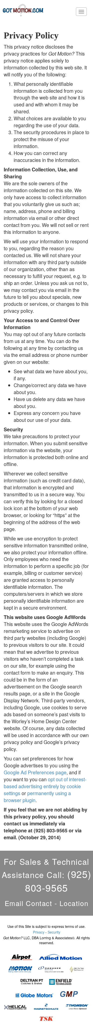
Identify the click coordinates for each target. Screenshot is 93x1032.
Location (74, 903)
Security (54, 932)
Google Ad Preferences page (35, 772)
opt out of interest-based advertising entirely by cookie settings (45, 786)
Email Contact (28, 903)
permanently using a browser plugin (37, 796)
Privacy (38, 932)
